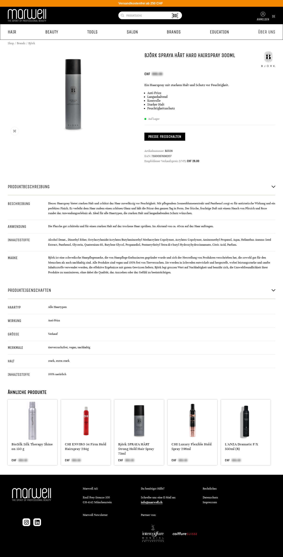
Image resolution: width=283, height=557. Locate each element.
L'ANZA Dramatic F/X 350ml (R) (241, 446)
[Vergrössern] (15, 131)
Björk (31, 43)
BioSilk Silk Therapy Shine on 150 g (32, 446)
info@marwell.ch (151, 502)
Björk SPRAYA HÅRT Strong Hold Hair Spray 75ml (136, 449)
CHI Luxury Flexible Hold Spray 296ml (191, 446)
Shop (11, 43)
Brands (21, 43)
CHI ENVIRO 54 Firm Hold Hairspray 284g (85, 446)
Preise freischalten (164, 136)
